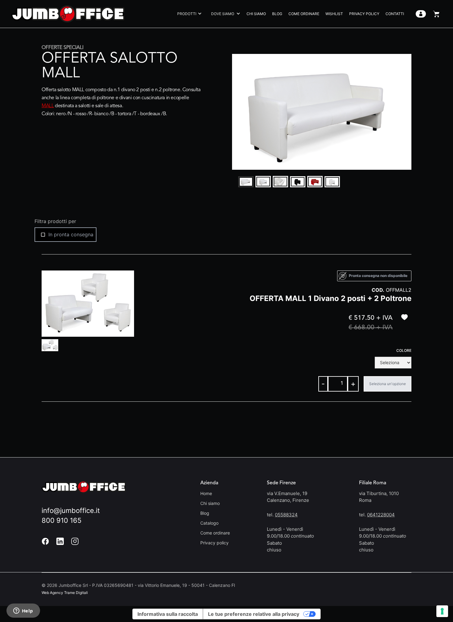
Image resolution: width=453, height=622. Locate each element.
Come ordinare (215, 532)
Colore (403, 350)
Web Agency (52, 592)
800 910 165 (61, 520)
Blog (204, 513)
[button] (188, 14)
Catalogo (209, 523)
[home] (67, 13)
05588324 (286, 515)
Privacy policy (214, 542)
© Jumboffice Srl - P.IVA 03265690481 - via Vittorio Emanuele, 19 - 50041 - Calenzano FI (138, 585)
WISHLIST (334, 13)
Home (206, 493)
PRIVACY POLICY (364, 13)
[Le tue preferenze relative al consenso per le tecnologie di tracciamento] (442, 611)
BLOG (277, 13)
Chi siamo (210, 503)
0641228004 (381, 515)
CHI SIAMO (256, 13)
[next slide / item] (407, 112)
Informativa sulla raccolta (167, 614)
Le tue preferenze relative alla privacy (253, 614)
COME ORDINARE (303, 13)
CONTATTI (395, 13)
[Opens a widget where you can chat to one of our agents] (23, 611)
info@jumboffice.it (71, 510)
